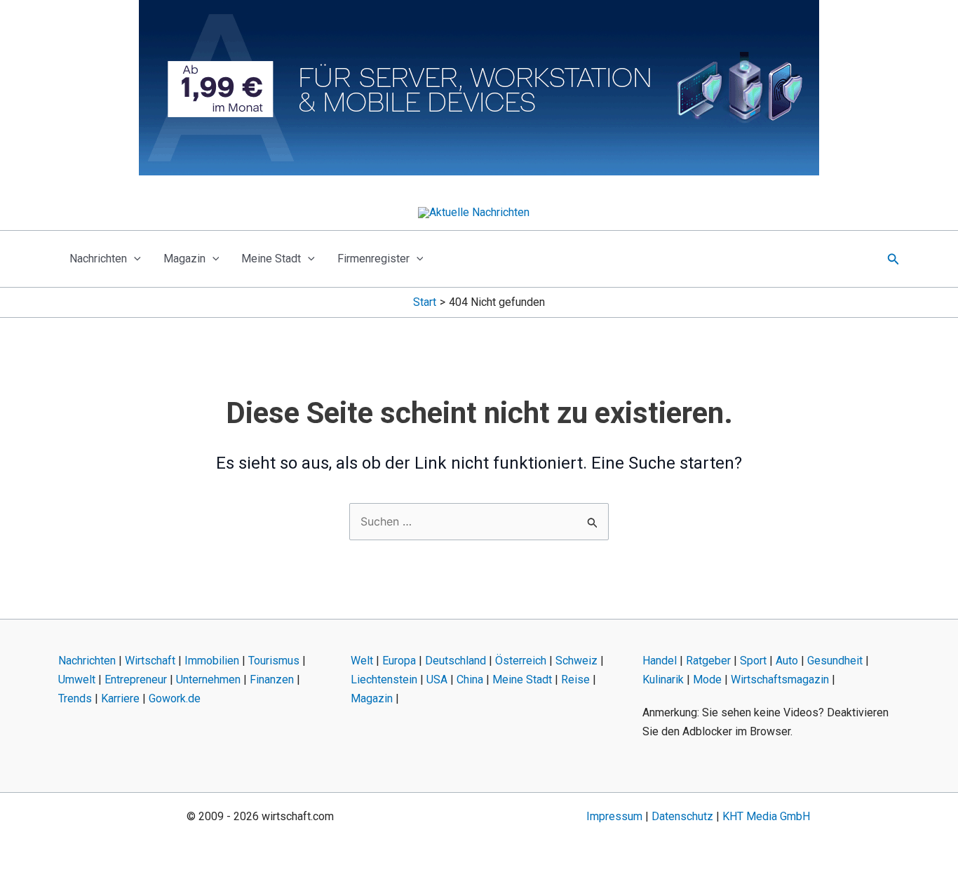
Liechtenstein (384, 679)
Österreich (520, 660)
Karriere (120, 698)
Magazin (184, 258)
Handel (659, 660)
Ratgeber (708, 660)
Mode (707, 679)
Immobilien (211, 660)
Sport (753, 660)
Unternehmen (208, 679)
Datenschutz (682, 816)
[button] (134, 259)
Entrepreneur (135, 679)
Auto (787, 660)
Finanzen (272, 679)
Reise (575, 679)
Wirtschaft (150, 660)
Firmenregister (373, 258)
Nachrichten (98, 258)
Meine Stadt (271, 258)
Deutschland (455, 660)
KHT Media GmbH (766, 816)
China (470, 679)
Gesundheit (835, 660)
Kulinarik (663, 679)
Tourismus (273, 660)
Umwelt (76, 679)
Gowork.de (175, 698)
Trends (75, 698)
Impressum (614, 816)
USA (436, 679)
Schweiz (576, 660)
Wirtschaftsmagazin (780, 679)
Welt (362, 660)
